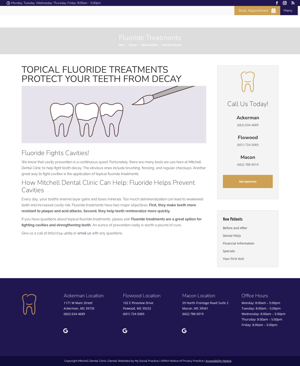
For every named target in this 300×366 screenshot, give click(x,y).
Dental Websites (119, 360)
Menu (288, 10)
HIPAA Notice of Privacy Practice (182, 360)
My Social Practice (146, 360)
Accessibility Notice (218, 360)
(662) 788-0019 (193, 314)
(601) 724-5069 (133, 314)
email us (84, 233)
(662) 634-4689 (74, 314)
